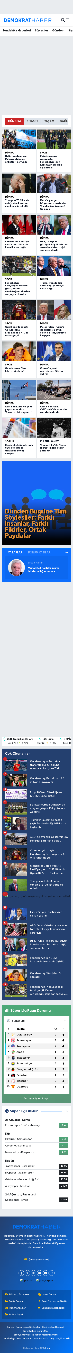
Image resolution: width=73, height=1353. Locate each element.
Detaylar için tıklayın (36, 1098)
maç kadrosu (41, 1338)
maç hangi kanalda (60, 1338)
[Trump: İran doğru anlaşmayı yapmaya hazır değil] (54, 266)
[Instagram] (33, 1273)
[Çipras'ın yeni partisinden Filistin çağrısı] (54, 351)
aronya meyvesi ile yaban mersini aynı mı (36, 1334)
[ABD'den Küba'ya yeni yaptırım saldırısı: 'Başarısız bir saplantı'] (19, 390)
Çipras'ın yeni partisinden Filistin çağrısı (51, 371)
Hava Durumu (50, 1294)
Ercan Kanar (35, 562)
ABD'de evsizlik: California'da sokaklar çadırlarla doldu (53, 410)
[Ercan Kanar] (16, 567)
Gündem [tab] (14, 121)
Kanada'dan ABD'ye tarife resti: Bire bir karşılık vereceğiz (17, 245)
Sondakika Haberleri (17, 30)
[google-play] (45, 1281)
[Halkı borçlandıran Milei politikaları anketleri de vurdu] (19, 139)
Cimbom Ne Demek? (53, 1327)
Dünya (9, 152)
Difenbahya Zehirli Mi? (35, 1331)
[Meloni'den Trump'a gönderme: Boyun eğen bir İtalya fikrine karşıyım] (54, 310)
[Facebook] (21, 1273)
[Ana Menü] (67, 20)
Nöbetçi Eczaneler (19, 1294)
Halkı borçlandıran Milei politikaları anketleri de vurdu (16, 159)
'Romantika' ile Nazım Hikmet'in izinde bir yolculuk (53, 448)
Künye (10, 1327)
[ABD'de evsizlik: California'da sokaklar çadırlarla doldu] (54, 390)
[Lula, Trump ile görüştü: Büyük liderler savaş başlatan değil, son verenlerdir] (54, 225)
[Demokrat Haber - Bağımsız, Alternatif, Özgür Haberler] (27, 20)
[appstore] (27, 1281)
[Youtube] (46, 1273)
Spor (43, 152)
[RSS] (52, 1273)
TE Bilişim (45, 1348)
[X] (27, 1273)
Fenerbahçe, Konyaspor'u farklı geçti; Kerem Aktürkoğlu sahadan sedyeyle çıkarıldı (17, 289)
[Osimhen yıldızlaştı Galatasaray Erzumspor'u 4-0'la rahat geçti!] (19, 310)
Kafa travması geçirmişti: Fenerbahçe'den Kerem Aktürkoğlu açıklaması (51, 162)
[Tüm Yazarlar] (66, 552)
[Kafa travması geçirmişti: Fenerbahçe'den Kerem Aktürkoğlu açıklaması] (54, 139)
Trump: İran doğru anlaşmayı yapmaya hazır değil (52, 286)
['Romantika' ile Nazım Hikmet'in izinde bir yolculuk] (54, 428)
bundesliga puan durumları (17, 1338)
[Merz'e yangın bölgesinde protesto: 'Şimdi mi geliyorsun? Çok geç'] (54, 183)
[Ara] (63, 20)
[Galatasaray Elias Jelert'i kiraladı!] (19, 351)
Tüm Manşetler (17, 1308)
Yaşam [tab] (49, 121)
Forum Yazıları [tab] (39, 552)
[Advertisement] (36, 75)
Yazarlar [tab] (15, 552)
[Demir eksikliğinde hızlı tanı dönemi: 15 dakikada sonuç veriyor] (19, 428)
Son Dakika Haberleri (53, 1308)
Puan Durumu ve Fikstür (54, 1301)
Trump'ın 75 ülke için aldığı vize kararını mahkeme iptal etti (17, 203)
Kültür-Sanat (49, 441)
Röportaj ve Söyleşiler (28, 1327)
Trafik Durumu (16, 1301)
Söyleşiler (41, 30)
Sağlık (9, 441)
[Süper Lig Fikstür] (66, 1111)
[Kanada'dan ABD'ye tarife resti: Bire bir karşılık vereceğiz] (19, 225)
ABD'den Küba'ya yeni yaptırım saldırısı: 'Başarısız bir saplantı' (18, 410)
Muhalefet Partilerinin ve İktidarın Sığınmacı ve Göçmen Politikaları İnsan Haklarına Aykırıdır (44, 570)
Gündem (58, 30)
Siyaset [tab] (32, 121)
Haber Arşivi (16, 1314)
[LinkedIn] (39, 1273)
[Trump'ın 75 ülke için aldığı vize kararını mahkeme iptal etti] (19, 183)
